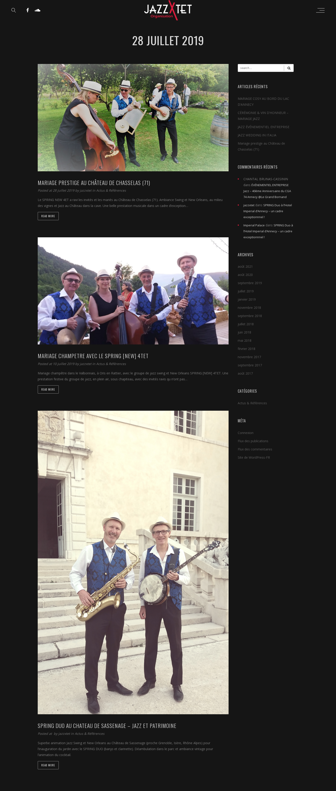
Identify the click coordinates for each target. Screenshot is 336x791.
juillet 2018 (246, 324)
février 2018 (246, 349)
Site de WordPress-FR (254, 457)
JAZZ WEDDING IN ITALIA (257, 135)
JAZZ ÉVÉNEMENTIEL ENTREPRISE (263, 127)
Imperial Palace (254, 225)
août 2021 (245, 266)
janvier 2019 (247, 299)
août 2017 (245, 373)
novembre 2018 (249, 307)
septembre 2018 (250, 316)
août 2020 (245, 274)
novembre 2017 (249, 357)
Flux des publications (253, 441)
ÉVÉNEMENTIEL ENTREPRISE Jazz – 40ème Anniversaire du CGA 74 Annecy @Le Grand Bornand (267, 191)
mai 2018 (244, 340)
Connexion (245, 433)
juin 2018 (244, 332)
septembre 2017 (250, 365)
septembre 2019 (250, 283)
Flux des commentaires (255, 449)
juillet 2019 (246, 291)
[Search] (289, 68)
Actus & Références (111, 190)
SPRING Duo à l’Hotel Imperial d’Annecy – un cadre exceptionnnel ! (267, 211)
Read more (48, 216)
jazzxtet (86, 190)
